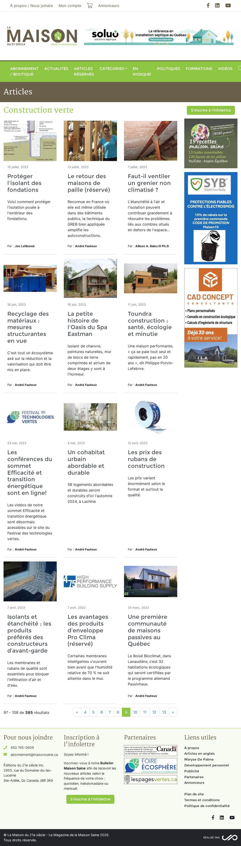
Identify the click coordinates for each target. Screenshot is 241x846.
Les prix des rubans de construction (146, 459)
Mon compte (70, 5)
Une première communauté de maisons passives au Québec (147, 630)
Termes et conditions (202, 800)
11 (144, 712)
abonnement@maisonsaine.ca (34, 755)
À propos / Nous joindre (31, 5)
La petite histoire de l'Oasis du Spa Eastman (87, 323)
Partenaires (194, 777)
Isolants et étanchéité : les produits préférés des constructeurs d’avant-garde (29, 633)
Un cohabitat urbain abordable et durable (86, 462)
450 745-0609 (22, 748)
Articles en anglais (199, 753)
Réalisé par (211, 837)
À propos (191, 748)
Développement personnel (206, 765)
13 (164, 712)
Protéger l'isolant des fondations (24, 183)
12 (154, 712)
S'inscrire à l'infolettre (211, 110)
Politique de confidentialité (207, 806)
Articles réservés (84, 71)
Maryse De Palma (198, 759)
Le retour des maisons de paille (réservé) (89, 183)
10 (135, 712)
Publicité (191, 771)
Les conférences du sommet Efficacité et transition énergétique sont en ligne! (29, 472)
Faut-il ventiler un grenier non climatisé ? (149, 183)
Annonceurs (194, 783)
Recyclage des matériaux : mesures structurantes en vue (28, 327)
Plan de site (194, 794)
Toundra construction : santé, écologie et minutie (150, 323)
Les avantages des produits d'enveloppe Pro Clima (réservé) (88, 630)
